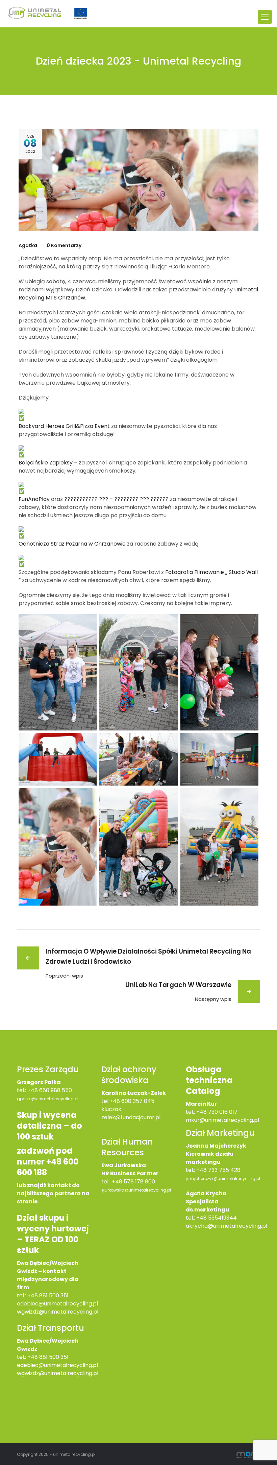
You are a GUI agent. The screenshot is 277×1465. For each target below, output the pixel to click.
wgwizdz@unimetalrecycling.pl (57, 1312)
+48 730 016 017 (216, 1112)
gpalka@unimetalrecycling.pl (47, 1099)
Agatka (28, 245)
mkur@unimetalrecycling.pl (222, 1120)
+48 (33, 1357)
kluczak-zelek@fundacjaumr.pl (130, 1113)
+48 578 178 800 (133, 1181)
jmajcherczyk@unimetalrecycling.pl (223, 1178)
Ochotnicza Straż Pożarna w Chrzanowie (72, 544)
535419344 (222, 1218)
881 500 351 (54, 1357)
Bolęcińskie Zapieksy (46, 462)
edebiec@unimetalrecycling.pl (57, 1303)
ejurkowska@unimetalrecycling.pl (136, 1190)
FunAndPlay (34, 499)
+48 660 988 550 (49, 1090)
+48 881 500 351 (48, 1295)
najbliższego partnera (49, 1193)
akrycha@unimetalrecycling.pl (226, 1226)
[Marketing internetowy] (248, 1454)
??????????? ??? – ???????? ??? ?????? (116, 499)
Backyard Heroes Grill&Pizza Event (64, 426)
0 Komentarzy (64, 245)
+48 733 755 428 (218, 1170)
